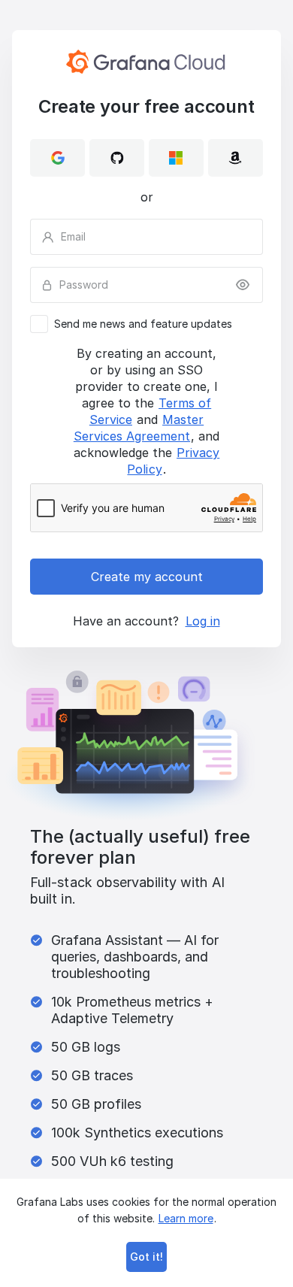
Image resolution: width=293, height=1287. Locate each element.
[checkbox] (146, 324)
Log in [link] (203, 620)
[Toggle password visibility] (243, 285)
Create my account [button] (147, 576)
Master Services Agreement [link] (139, 428)
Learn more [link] (186, 1218)
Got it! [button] (146, 1256)
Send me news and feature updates (143, 324)
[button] (57, 158)
